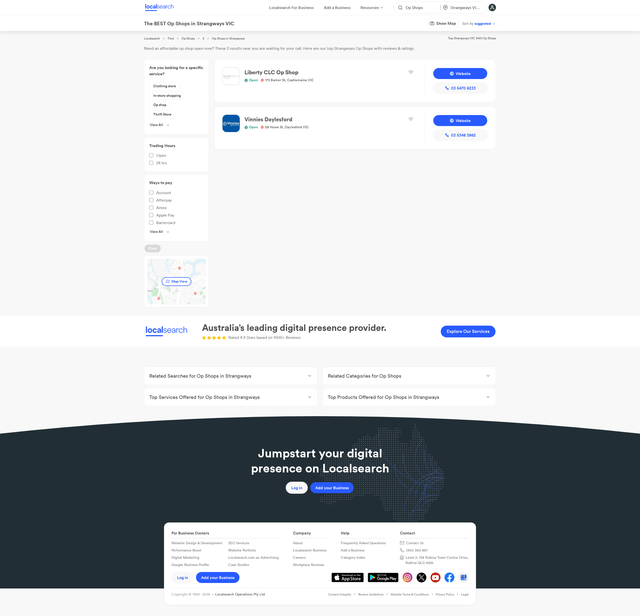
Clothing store (164, 86)
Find (171, 38)
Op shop (159, 105)
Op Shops (188, 38)
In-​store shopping (167, 95)
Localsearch (152, 38)
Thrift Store (162, 114)
